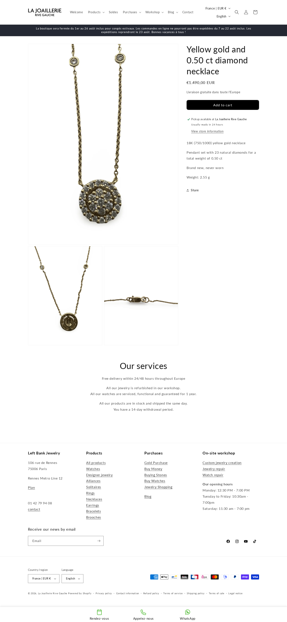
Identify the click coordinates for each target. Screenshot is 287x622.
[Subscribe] (98, 541)
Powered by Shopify (80, 593)
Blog (147, 496)
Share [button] (195, 190)
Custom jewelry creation (222, 463)
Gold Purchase (156, 463)
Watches (93, 469)
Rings (90, 493)
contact (34, 509)
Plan (31, 488)
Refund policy (151, 593)
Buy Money (153, 469)
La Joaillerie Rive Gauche (52, 593)
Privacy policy (104, 593)
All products (96, 463)
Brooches (93, 517)
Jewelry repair (214, 469)
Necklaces (94, 499)
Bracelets (93, 511)
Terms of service (173, 593)
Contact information (127, 593)
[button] (96, 12)
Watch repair (213, 475)
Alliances (93, 481)
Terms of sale (216, 593)
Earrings (92, 505)
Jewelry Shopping (158, 487)
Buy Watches (154, 481)
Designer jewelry (99, 475)
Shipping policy (196, 593)
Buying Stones (155, 475)
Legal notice (235, 593)
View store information (207, 131)
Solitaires (93, 487)
